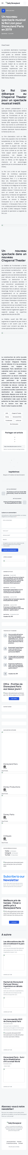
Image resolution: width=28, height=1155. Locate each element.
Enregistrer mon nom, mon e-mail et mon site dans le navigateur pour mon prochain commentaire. (13, 544)
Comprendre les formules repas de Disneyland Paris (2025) (14, 599)
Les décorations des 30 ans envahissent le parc (13, 942)
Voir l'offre (14, 698)
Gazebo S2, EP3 (8, 616)
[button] (2, 3)
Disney (7, 417)
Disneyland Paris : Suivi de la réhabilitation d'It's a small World (13, 1059)
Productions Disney (11, 1143)
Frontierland (9, 420)
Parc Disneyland (14, 424)
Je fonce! (14, 922)
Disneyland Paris (10, 10)
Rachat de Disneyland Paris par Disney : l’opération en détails (13, 984)
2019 (7, 413)
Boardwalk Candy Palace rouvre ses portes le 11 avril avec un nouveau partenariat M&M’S (13, 591)
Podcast (19, 1141)
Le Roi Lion (18, 420)
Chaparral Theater (16, 413)
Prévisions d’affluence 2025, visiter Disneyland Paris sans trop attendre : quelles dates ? (13, 608)
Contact (20, 1143)
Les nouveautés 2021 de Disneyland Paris (12, 1020)
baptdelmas (14, 472)
